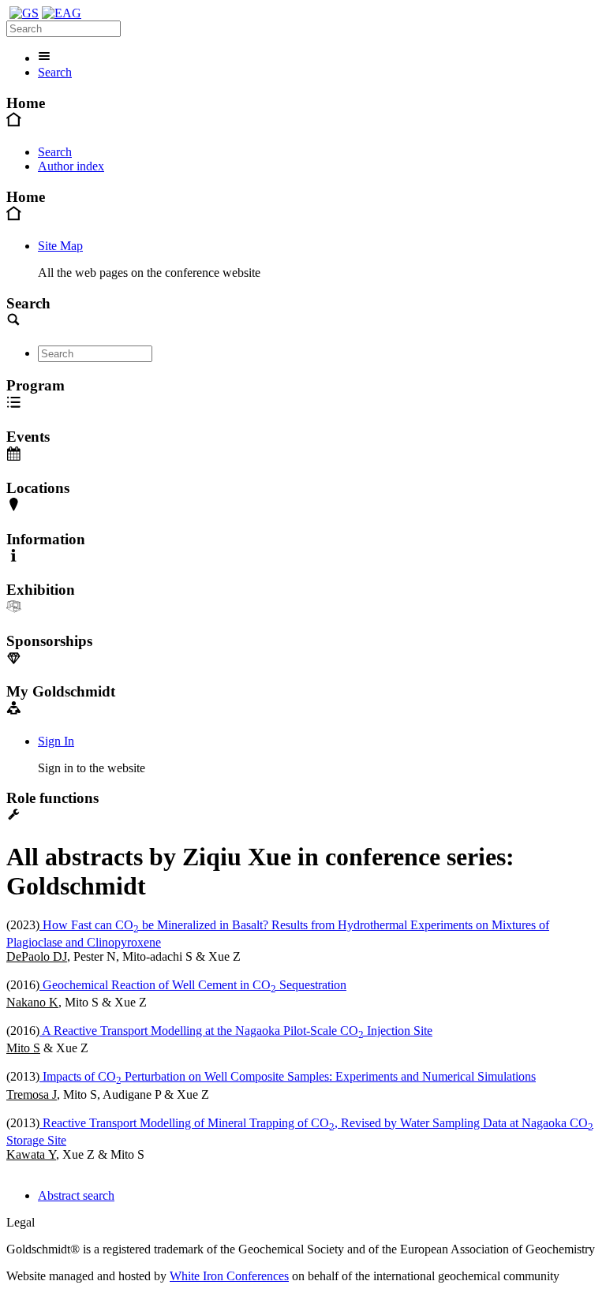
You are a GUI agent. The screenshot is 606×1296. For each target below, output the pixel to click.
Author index (71, 166)
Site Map (60, 245)
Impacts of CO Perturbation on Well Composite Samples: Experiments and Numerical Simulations (287, 1076)
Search (55, 72)
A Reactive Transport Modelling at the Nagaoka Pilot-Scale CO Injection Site (235, 1030)
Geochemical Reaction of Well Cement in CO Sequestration (192, 985)
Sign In (56, 741)
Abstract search (76, 1195)
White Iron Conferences (229, 1276)
